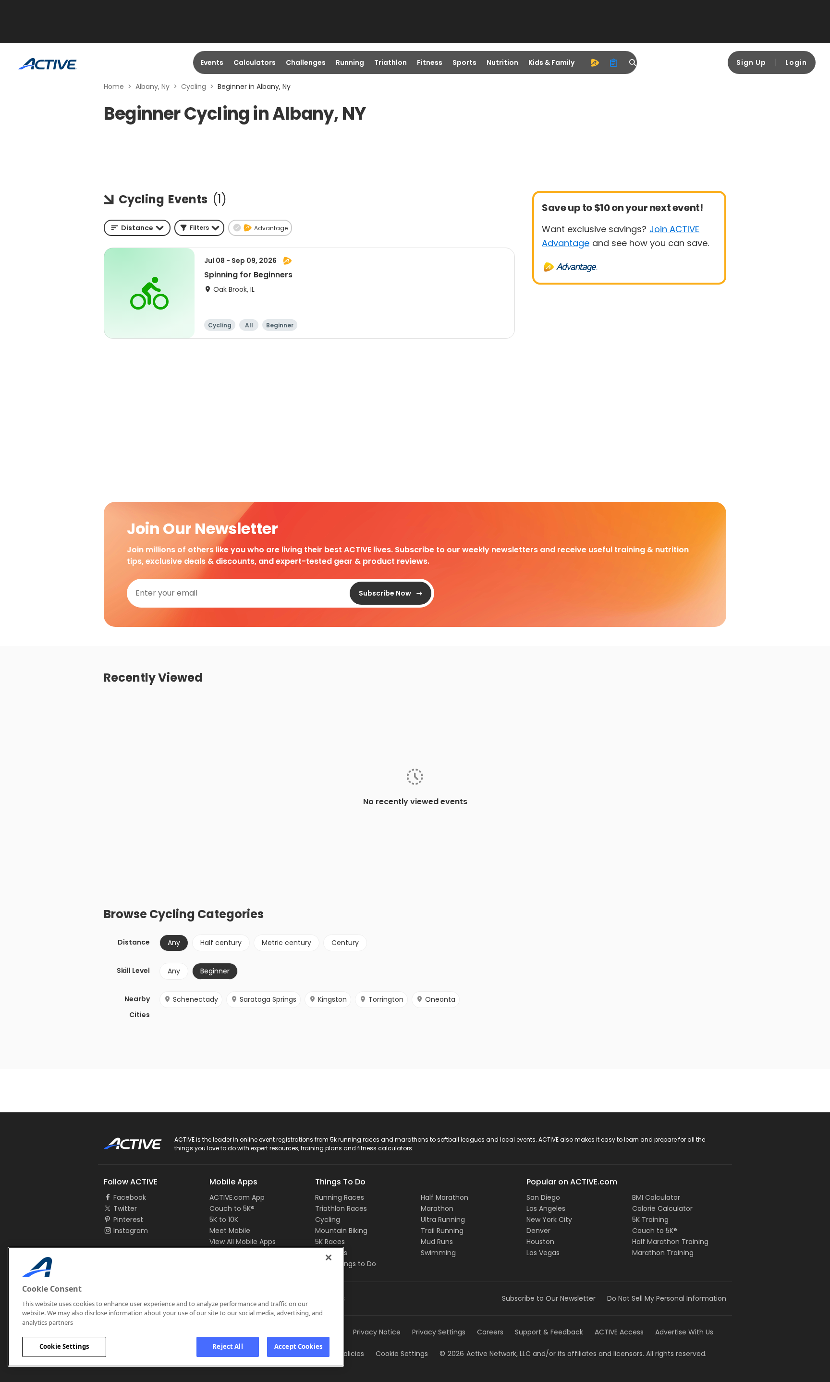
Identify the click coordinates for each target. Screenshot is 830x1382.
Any (174, 971)
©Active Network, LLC (485, 1353)
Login (796, 62)
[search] (633, 62)
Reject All (227, 1346)
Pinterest (128, 1219)
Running (350, 62)
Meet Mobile (229, 1230)
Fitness (429, 62)
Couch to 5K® (232, 1208)
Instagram (130, 1230)
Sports (464, 62)
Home (114, 86)
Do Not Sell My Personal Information (666, 1298)
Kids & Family (551, 62)
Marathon (437, 1208)
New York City (549, 1219)
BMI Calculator (656, 1197)
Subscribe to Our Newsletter (549, 1298)
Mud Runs (437, 1241)
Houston (540, 1241)
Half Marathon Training (670, 1241)
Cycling (193, 86)
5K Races (330, 1241)
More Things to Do (345, 1264)
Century (345, 942)
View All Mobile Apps (242, 1241)
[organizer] (613, 62)
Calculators (254, 62)
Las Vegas (543, 1252)
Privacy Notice (377, 1332)
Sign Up (751, 62)
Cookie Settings (64, 1346)
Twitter (125, 1208)
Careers (490, 1332)
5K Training (650, 1219)
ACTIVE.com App (237, 1197)
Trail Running (442, 1230)
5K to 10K (223, 1219)
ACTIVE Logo (124, 1140)
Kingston (332, 999)
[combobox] (137, 228)
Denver (538, 1230)
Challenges (306, 62)
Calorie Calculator (662, 1208)
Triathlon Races (341, 1208)
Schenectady (195, 999)
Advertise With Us (684, 1332)
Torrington (385, 999)
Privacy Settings (438, 1332)
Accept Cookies (298, 1346)
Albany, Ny (152, 86)
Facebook (129, 1197)
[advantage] (594, 62)
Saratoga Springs (268, 999)
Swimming (438, 1252)
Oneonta (440, 999)
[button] (199, 228)
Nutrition (502, 62)
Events (211, 62)
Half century (221, 942)
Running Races (339, 1197)
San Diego (543, 1197)
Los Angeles (545, 1208)
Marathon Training (663, 1252)
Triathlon (390, 62)
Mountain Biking (341, 1230)
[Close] (328, 1257)
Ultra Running (443, 1219)
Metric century (286, 942)
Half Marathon (444, 1197)
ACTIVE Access (619, 1332)
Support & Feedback (549, 1332)
